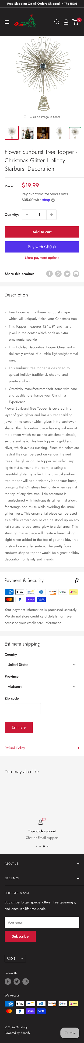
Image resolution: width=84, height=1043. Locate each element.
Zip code (12, 698)
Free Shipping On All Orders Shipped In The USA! (42, 3)
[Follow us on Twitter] (17, 981)
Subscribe (20, 936)
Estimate (19, 727)
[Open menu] (7, 22)
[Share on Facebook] (49, 273)
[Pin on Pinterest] (58, 273)
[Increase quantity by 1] (51, 215)
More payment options (42, 257)
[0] (75, 22)
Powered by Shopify (17, 1033)
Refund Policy (15, 748)
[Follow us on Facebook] (8, 981)
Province (11, 676)
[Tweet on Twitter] (67, 273)
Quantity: (12, 214)
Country (11, 654)
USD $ (11, 958)
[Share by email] (76, 273)
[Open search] (57, 22)
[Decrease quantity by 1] (27, 215)
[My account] (66, 22)
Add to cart (42, 232)
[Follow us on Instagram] (25, 981)
